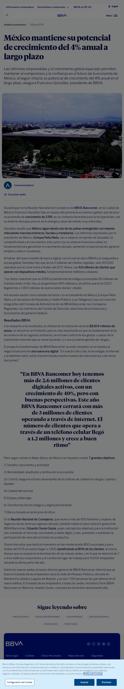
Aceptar (84, 682)
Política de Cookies (93, 674)
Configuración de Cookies (19, 682)
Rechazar (106, 682)
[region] (62, 674)
